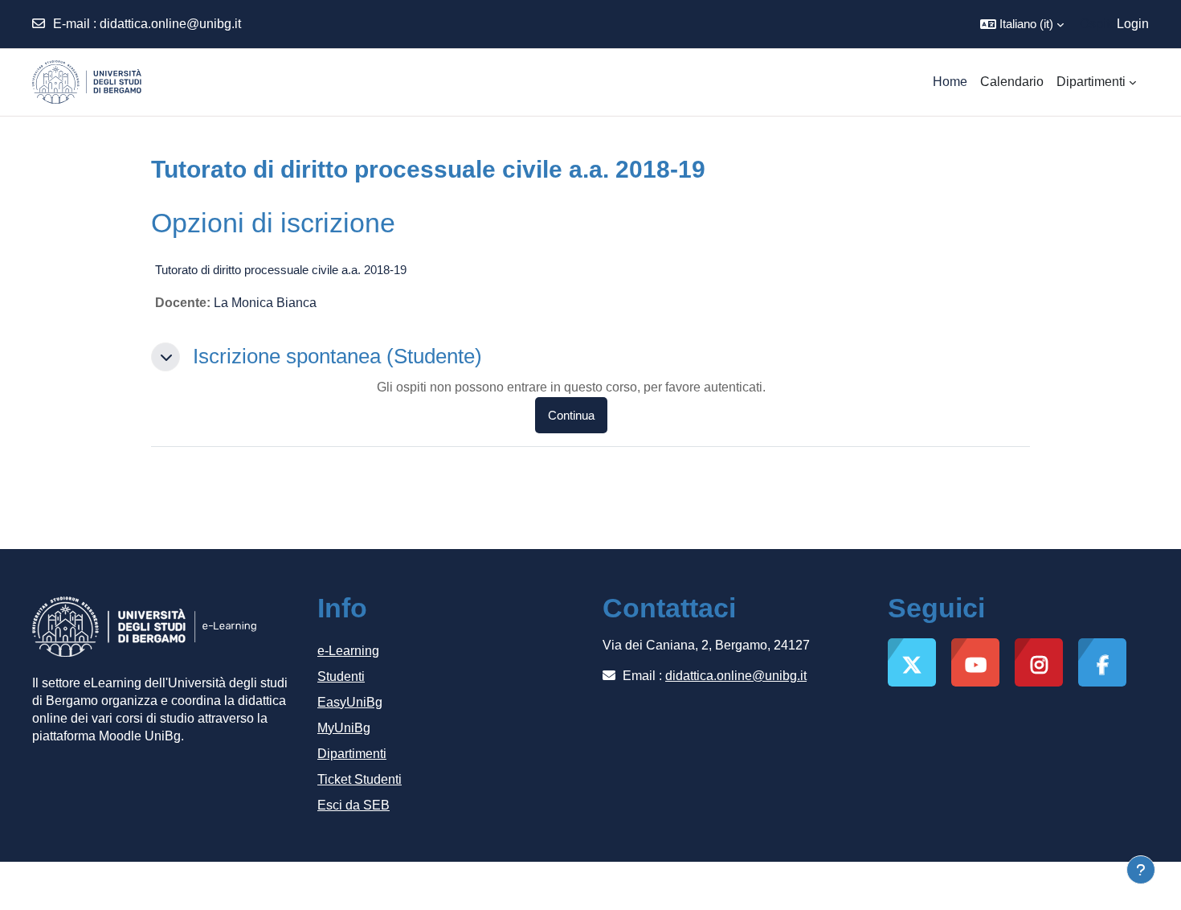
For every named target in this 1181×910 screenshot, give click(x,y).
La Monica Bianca (265, 302)
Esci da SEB (353, 805)
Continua (571, 415)
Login (1133, 24)
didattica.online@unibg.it (170, 24)
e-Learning (348, 651)
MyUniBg (343, 728)
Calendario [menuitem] (1012, 81)
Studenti (341, 676)
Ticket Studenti (359, 779)
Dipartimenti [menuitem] (1091, 81)
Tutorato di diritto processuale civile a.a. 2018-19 (281, 270)
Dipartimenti (351, 753)
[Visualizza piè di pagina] (1140, 869)
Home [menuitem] (950, 81)
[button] (1022, 24)
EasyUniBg (349, 702)
